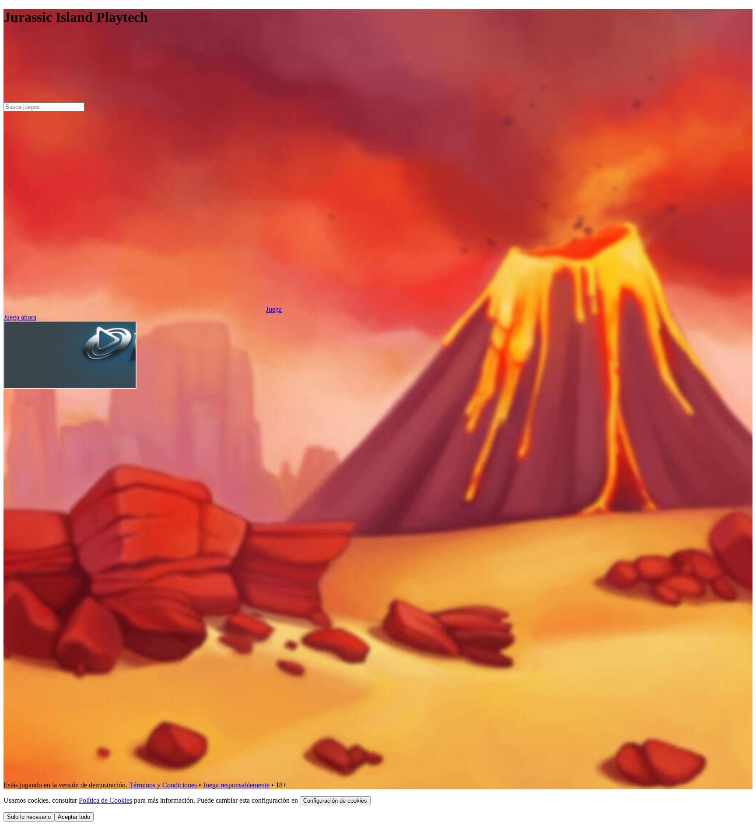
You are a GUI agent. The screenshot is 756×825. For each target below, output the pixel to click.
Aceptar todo (74, 817)
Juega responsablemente (236, 785)
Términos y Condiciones (163, 785)
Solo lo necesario (29, 817)
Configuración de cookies (335, 800)
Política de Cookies (105, 800)
